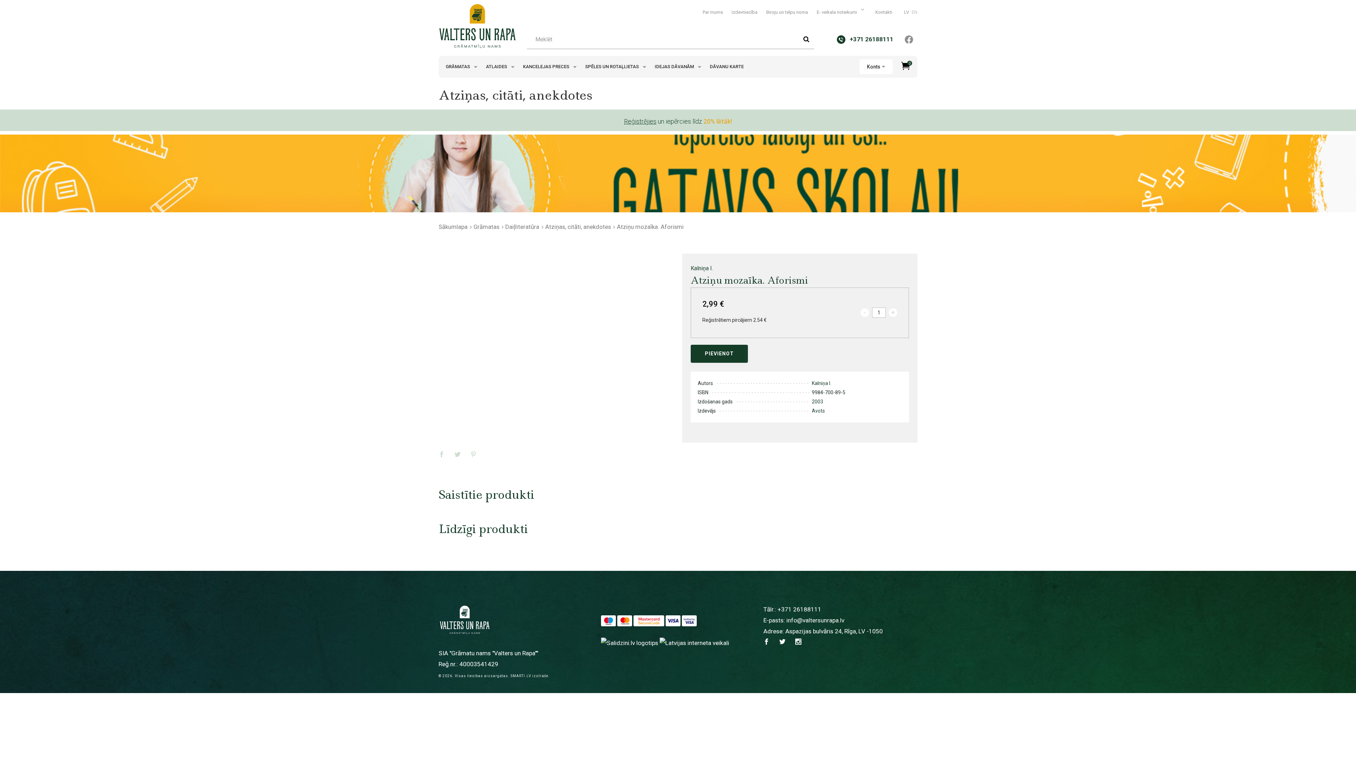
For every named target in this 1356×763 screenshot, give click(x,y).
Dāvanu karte (727, 66)
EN (914, 12)
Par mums (713, 12)
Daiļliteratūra (522, 226)
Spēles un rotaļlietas (612, 66)
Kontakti (883, 12)
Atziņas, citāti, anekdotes (578, 226)
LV (906, 12)
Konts (873, 67)
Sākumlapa (453, 226)
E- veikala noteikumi (837, 12)
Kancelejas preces (546, 66)
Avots (818, 411)
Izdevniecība (744, 12)
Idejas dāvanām (675, 66)
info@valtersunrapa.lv (815, 620)
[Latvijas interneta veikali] (694, 642)
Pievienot (719, 353)
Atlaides (497, 66)
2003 (817, 401)
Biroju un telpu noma (787, 12)
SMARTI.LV (521, 676)
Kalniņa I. (702, 268)
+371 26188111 (799, 609)
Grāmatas (458, 66)
